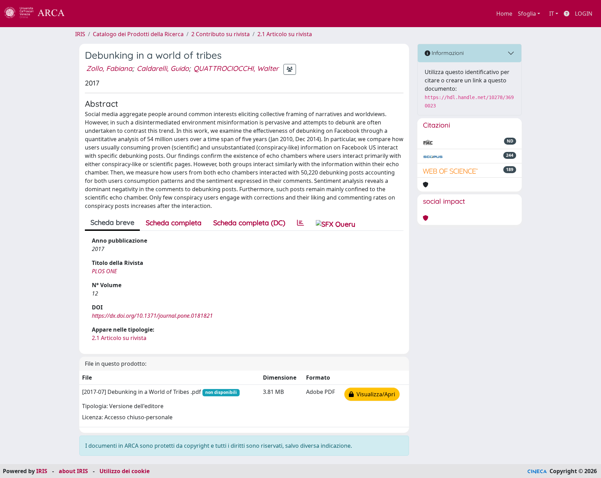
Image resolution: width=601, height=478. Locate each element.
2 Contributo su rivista (220, 34)
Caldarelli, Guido (163, 68)
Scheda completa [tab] (173, 222)
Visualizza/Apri (374, 394)
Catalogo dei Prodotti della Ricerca (138, 34)
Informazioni (447, 52)
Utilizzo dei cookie (124, 471)
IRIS (80, 34)
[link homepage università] (83, 13)
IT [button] (551, 13)
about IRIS (73, 471)
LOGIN (583, 13)
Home (504, 13)
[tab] (300, 223)
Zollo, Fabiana (109, 68)
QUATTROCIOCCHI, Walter (236, 68)
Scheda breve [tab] (112, 222)
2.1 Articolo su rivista (284, 34)
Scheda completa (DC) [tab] (249, 222)
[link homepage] (38, 13)
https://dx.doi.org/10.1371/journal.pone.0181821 (152, 315)
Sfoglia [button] (527, 13)
